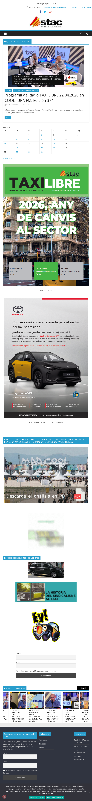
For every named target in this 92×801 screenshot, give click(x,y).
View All (83, 688)
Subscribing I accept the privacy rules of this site (38, 671)
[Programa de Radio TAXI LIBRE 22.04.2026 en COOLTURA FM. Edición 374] (46, 47)
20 (5, 148)
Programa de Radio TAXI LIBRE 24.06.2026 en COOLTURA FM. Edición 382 (41, 715)
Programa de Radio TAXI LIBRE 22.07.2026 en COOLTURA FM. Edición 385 (76, 715)
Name (18, 653)
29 (29, 152)
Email (18, 662)
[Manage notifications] (4, 797)
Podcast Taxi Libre (32, 90)
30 (42, 152)
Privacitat (42, 744)
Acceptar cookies (37, 797)
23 (42, 148)
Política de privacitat (55, 797)
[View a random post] (86, 33)
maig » (12, 158)
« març (5, 158)
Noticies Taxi (18, 90)
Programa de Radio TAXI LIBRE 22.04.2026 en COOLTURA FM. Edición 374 (44, 97)
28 (17, 152)
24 (54, 148)
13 (5, 143)
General (8, 90)
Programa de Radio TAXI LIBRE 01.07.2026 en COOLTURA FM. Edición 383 (24, 715)
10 (54, 139)
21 (17, 148)
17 (54, 143)
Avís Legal (43, 740)
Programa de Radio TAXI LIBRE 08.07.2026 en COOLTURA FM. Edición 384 (6, 715)
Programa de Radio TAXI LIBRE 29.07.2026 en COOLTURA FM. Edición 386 (59, 715)
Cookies (42, 748)
